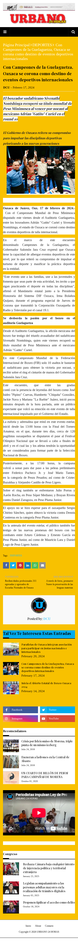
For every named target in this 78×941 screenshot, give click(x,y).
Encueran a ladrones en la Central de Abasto (45, 759)
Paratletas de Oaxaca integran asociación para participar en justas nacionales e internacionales (46, 648)
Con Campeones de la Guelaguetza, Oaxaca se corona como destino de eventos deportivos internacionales (47, 667)
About (38, 925)
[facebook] (20, 709)
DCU (6, 87)
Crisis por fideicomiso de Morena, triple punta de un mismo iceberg (47, 743)
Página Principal (16, 45)
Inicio (28, 925)
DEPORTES (42, 45)
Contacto (49, 925)
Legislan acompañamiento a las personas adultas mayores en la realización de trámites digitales (44, 887)
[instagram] (20, 718)
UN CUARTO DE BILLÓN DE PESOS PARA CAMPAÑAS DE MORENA (44, 775)
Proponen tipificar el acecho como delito (49, 902)
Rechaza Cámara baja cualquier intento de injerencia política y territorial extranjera (48, 868)
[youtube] (57, 718)
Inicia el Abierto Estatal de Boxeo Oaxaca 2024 (46, 684)
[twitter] (57, 709)
